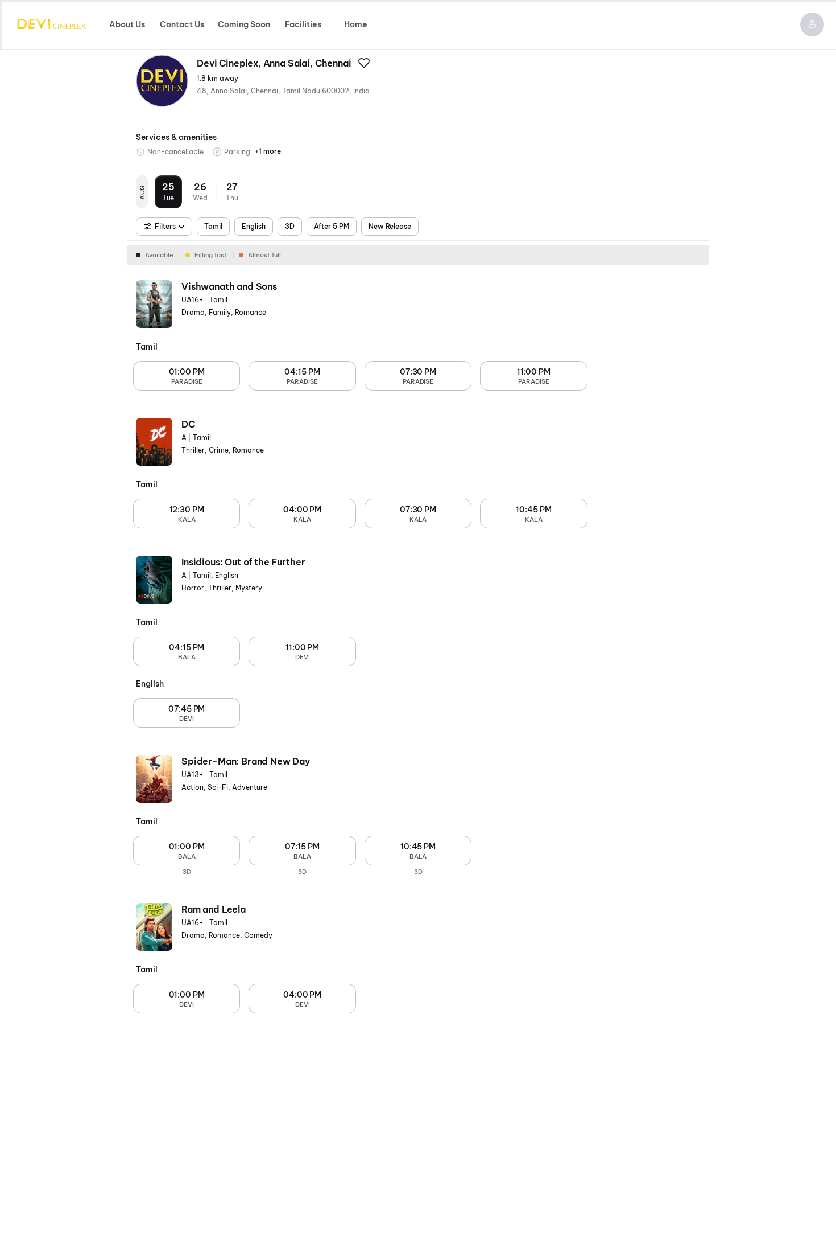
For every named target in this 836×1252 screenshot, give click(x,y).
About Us (127, 24)
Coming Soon (244, 24)
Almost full (264, 255)
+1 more (268, 151)
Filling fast (210, 255)
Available (159, 255)
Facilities (303, 24)
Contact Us (182, 24)
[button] (812, 24)
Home (355, 24)
